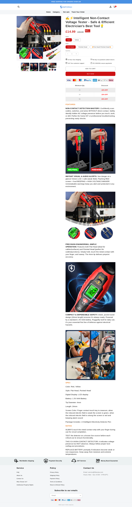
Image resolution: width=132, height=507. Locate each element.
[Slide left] (19, 67)
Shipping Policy (54, 475)
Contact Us (20, 478)
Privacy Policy (54, 472)
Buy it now (90, 74)
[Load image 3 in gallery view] (43, 67)
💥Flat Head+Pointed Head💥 (101, 47)
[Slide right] (59, 67)
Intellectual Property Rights (25, 485)
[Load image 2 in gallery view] (34, 67)
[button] (19, 7)
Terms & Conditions (56, 481)
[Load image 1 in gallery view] (25, 67)
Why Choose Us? (22, 481)
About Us (19, 475)
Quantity (68, 50)
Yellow (77, 40)
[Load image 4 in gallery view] (52, 67)
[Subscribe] (80, 495)
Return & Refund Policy (57, 485)
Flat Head (70, 47)
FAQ (18, 472)
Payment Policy (54, 478)
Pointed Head (82, 47)
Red (68, 40)
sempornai (71, 504)
